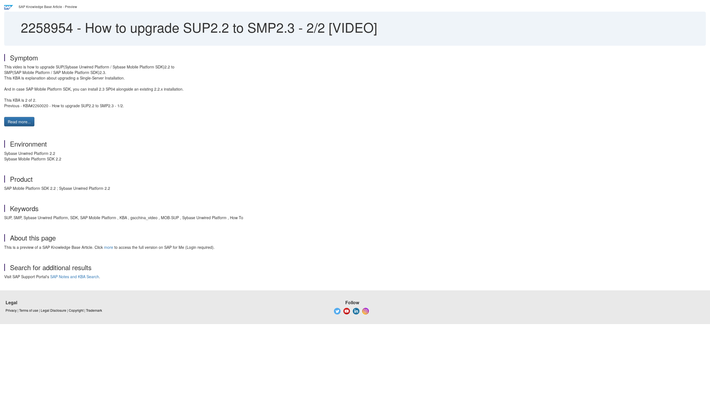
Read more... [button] (19, 121)
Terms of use (28, 310)
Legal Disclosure (53, 310)
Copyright (76, 310)
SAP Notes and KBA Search (74, 276)
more (108, 247)
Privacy (11, 310)
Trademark (94, 310)
